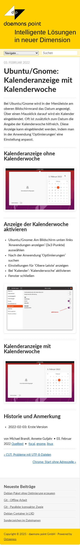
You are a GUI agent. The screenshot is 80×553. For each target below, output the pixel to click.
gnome (40, 444)
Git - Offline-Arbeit (15, 500)
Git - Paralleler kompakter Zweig (23, 507)
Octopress (10, 539)
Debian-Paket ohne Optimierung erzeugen (29, 493)
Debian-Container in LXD (19, 513)
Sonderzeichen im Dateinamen (22, 520)
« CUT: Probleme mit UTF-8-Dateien (27, 454)
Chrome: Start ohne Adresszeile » (54, 462)
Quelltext (17, 444)
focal (32, 444)
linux (50, 444)
